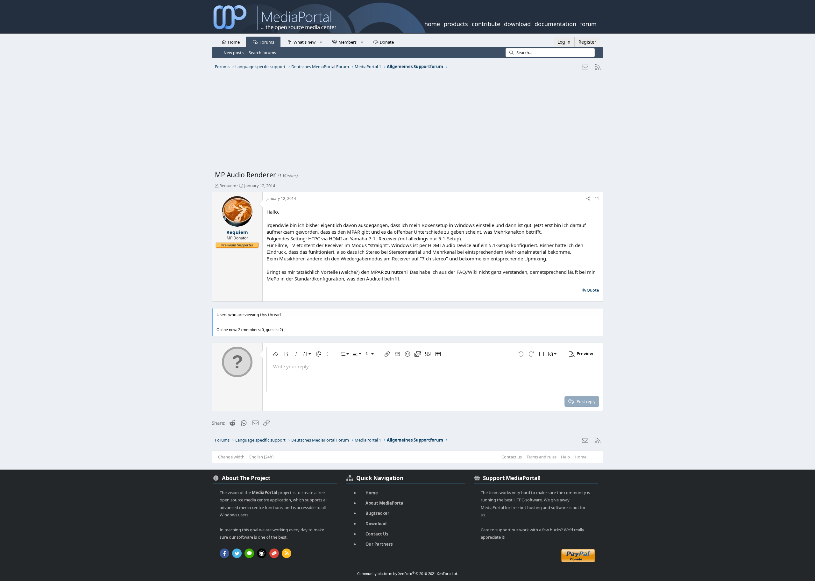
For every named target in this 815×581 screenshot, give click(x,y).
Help (565, 457)
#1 (596, 198)
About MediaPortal (385, 503)
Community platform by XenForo (407, 573)
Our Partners (379, 544)
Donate (387, 42)
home (432, 23)
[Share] (588, 198)
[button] (320, 42)
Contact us (511, 457)
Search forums (262, 52)
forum (588, 23)
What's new (304, 42)
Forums (266, 42)
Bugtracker (377, 513)
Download (375, 524)
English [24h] (261, 457)
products (456, 23)
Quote (593, 290)
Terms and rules (541, 457)
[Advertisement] (406, 122)
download (517, 23)
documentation (555, 23)
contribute (486, 23)
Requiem (227, 185)
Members (347, 42)
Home (234, 42)
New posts (233, 52)
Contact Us (376, 534)
